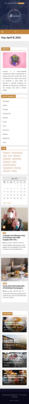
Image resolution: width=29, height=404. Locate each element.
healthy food (16, 155)
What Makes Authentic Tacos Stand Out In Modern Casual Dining (14, 324)
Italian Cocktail (7, 159)
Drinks (5, 122)
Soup (4, 142)
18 (4, 195)
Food (4, 126)
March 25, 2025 (10, 345)
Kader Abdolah (19, 242)
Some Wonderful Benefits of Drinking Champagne (14, 287)
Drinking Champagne (17, 152)
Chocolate (6, 101)
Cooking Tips (7, 113)
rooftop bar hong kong (9, 165)
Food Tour (6, 130)
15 (17, 192)
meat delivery (6, 162)
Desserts (5, 117)
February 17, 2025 (10, 362)
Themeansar (14, 396)
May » (9, 203)
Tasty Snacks (6, 171)
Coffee (5, 105)
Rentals (14, 162)
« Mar (4, 203)
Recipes (5, 134)
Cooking (5, 109)
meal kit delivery (16, 159)
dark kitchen (6, 152)
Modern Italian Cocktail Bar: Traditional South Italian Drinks (14, 377)
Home (11, 400)
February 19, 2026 (10, 327)
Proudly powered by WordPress (9, 394)
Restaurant (6, 138)
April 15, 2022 (8, 242)
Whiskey (14, 171)
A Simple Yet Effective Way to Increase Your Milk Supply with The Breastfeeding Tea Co (14, 239)
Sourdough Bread (7, 168)
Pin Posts (16, 400)
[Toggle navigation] (15, 32)
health (10, 155)
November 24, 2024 (11, 380)
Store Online (17, 168)
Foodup (24, 394)
